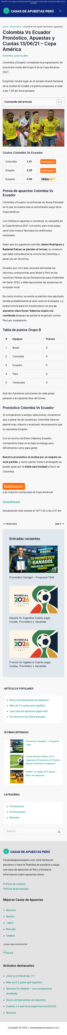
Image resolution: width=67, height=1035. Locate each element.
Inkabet (10, 935)
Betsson (11, 910)
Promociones (17, 811)
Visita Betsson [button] (11, 501)
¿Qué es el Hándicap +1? (20, 975)
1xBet (9, 922)
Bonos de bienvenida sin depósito (29, 700)
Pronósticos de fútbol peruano (27, 716)
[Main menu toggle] (60, 11)
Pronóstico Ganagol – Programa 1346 (31, 577)
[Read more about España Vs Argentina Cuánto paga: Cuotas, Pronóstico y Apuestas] (33, 599)
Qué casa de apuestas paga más (29, 711)
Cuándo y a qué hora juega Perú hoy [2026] (31, 1006)
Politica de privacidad (15, 888)
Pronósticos (17, 806)
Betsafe (11, 929)
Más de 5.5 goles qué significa (27, 705)
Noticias (14, 817)
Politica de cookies (14, 883)
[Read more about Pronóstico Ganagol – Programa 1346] (33, 559)
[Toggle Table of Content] (57, 102)
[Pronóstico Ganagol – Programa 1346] (16, 746)
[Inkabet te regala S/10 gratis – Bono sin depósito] (16, 776)
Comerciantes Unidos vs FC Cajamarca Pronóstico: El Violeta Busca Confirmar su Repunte (43, 760)
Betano (10, 916)
